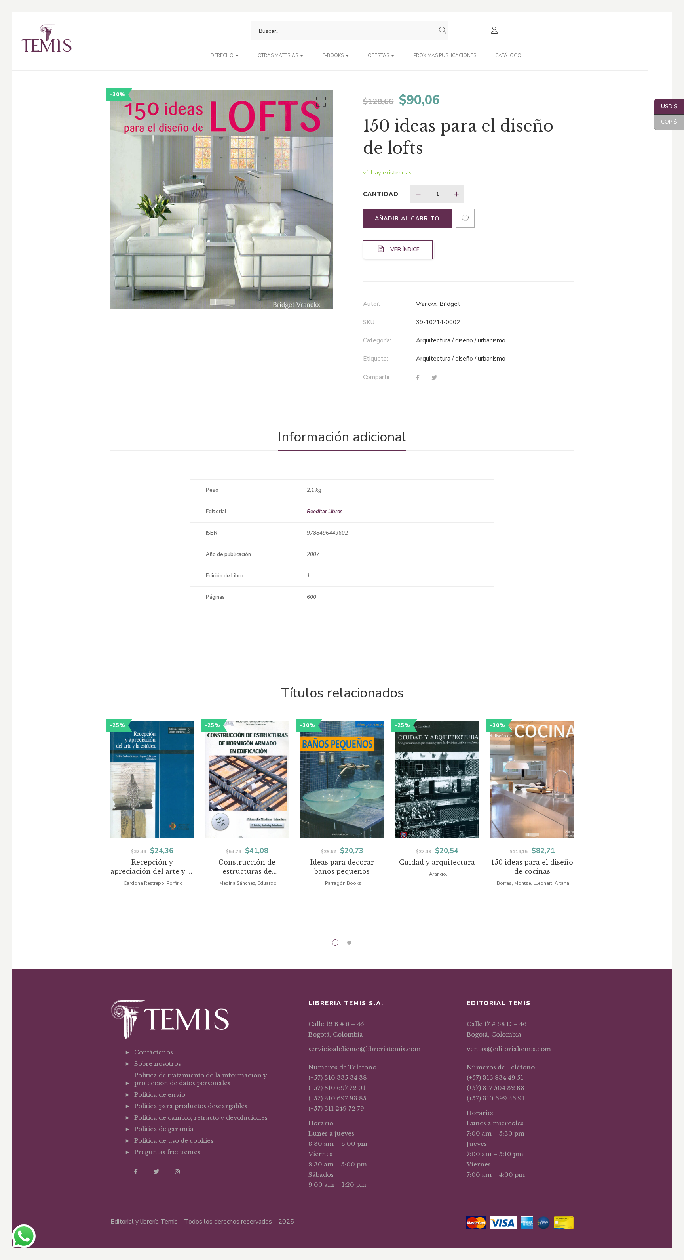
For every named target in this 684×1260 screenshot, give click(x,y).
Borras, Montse (514, 883)
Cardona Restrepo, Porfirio (153, 883)
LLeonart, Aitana (551, 883)
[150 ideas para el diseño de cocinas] (532, 779)
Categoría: (377, 340)
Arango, (438, 874)
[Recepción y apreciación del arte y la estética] (152, 779)
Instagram (177, 1171)
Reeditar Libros (324, 511)
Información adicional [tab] (342, 437)
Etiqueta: (375, 359)
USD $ (666, 106)
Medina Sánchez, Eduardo (248, 883)
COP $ (665, 122)
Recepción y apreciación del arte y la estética (152, 867)
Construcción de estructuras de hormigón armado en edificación (247, 867)
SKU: (369, 322)
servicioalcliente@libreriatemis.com (364, 1049)
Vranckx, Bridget (438, 304)
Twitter (156, 1171)
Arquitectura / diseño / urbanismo (460, 340)
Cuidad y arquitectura (437, 862)
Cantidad (381, 194)
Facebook (136, 1171)
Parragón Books (343, 883)
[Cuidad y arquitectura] (437, 779)
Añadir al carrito (407, 218)
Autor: (371, 304)
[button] (320, 103)
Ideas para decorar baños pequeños (342, 866)
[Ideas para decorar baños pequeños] (342, 779)
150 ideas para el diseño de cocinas (532, 866)
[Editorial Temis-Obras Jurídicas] (46, 41)
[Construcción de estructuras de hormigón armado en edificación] (247, 779)
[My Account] (495, 31)
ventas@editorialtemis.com (509, 1049)
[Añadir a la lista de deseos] (465, 218)
